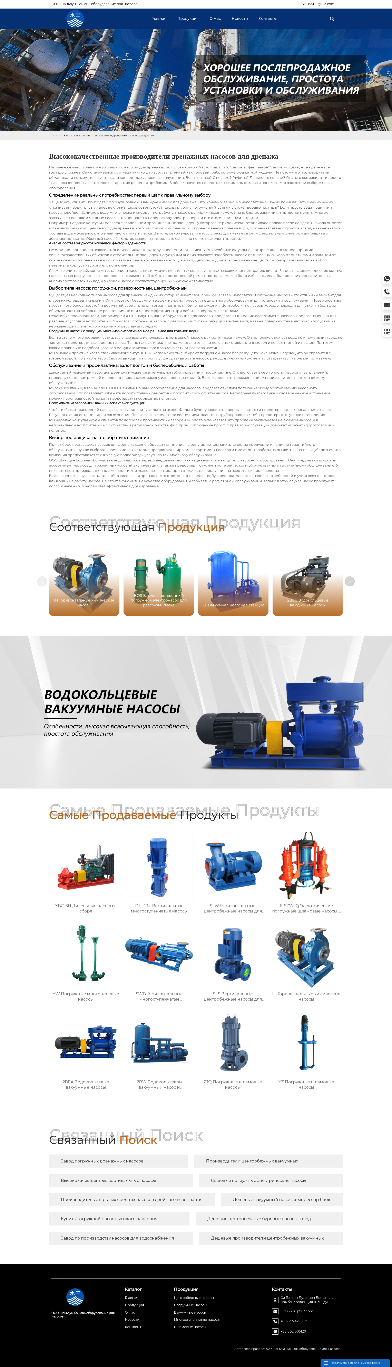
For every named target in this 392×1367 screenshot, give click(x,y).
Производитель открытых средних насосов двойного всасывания (132, 1199)
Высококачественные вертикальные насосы (108, 1180)
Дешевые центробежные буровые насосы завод (259, 1218)
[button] (350, 581)
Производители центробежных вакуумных (252, 1161)
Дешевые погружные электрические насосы (258, 1180)
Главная (56, 135)
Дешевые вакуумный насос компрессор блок (281, 1199)
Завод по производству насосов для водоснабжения (117, 1238)
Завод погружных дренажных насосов (102, 1161)
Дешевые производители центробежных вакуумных (267, 1238)
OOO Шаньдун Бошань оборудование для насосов (94, 4)
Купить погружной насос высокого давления (109, 1218)
